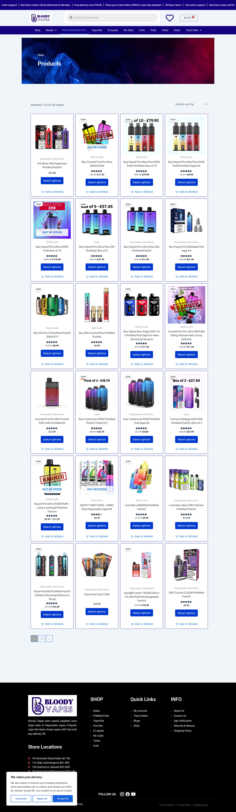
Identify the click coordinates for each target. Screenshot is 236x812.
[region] (41, 789)
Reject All (42, 798)
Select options (52, 180)
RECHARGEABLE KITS (74, 30)
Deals (177, 30)
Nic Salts (128, 30)
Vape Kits (97, 30)
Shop (37, 30)
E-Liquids (113, 30)
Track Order (192, 30)
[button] (52, 192)
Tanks (165, 30)
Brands (49, 30)
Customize (21, 798)
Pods (153, 30)
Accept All (62, 798)
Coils (142, 30)
